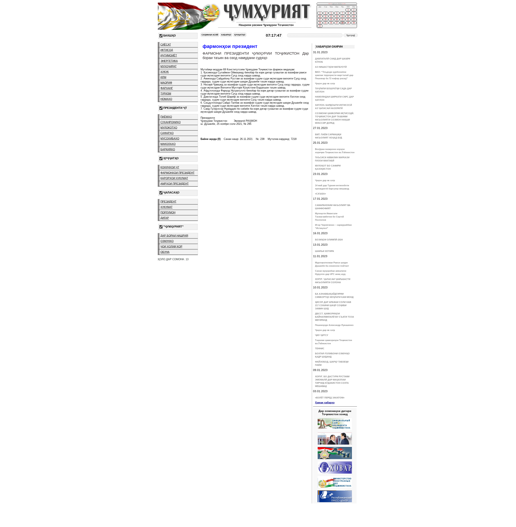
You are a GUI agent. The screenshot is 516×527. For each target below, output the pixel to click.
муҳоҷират (168, 66)
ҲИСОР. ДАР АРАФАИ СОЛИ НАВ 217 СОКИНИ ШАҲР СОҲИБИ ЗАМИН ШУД (333, 305)
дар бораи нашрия (174, 235)
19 (331, 20)
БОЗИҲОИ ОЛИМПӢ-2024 (329, 239)
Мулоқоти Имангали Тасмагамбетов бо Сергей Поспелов (329, 216)
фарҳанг (166, 88)
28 (342, 23)
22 (348, 20)
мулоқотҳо (168, 127)
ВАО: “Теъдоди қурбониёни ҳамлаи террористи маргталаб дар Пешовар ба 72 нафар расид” (334, 75)
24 (320, 23)
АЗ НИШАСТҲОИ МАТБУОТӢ (331, 67)
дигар (164, 217)
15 (348, 16)
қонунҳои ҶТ (169, 167)
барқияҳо (167, 149)
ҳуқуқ (164, 71)
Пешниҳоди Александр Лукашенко (334, 325)
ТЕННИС (319, 348)
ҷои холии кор (171, 246)
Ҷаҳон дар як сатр (325, 83)
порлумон (167, 212)
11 (326, 16)
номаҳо (166, 99)
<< (329, 4)
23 (354, 20)
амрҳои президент (174, 183)
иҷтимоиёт (168, 55)
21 (342, 20)
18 (326, 20)
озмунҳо (167, 241)
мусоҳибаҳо (169, 138)
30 (354, 23)
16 (354, 16)
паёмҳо (166, 116)
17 (320, 20)
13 (337, 16)
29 (348, 23)
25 (326, 23)
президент (168, 201)
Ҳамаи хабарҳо (325, 402)
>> (344, 4)
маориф (166, 82)
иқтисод (166, 50)
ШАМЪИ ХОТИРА (324, 251)
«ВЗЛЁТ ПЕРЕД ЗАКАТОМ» (329, 397)
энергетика (169, 60)
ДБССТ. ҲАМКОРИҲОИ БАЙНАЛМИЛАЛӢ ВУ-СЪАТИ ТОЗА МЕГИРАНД (334, 316)
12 (331, 16)
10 (320, 16)
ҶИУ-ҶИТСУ (321, 335)
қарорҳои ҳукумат (174, 178)
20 (337, 20)
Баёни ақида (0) (211, 138)
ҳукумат (166, 207)
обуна (165, 252)
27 (337, 23)
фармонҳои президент (177, 172)
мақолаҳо (168, 144)
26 (331, 23)
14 (342, 16)
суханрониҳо (170, 122)
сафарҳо (167, 133)
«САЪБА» (320, 193)
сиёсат (165, 44)
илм (163, 77)
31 (320, 26)
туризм (165, 93)
